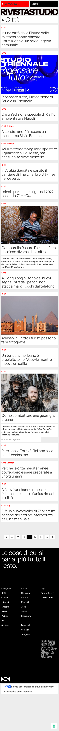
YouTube (25, 629)
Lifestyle (5, 606)
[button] (44, 4)
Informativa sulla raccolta (18, 691)
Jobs (23, 606)
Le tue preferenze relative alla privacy (32, 686)
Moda (4, 611)
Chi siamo (25, 593)
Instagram (26, 616)
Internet (5, 602)
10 (24, 536)
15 (52, 536)
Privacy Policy (47, 593)
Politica (4, 616)
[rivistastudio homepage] (29, 12)
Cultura (4, 597)
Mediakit (25, 602)
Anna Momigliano (12, 439)
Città (3, 593)
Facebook (26, 625)
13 (41, 536)
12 (35, 536)
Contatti (25, 597)
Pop (3, 620)
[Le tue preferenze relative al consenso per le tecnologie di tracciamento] (54, 726)
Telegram (25, 634)
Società (5, 625)
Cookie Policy (47, 597)
